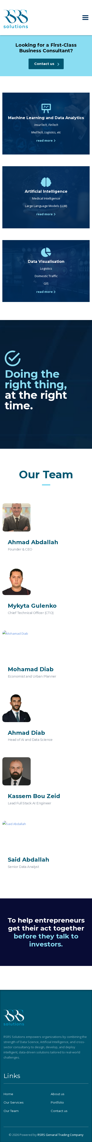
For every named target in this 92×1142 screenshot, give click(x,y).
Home (8, 1094)
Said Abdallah (28, 859)
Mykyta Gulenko (32, 605)
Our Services (13, 1102)
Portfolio (57, 1102)
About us (57, 1094)
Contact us (59, 1111)
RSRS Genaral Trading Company (61, 1135)
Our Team (11, 1111)
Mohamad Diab (31, 669)
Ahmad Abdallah (33, 542)
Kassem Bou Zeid (34, 796)
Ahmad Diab (26, 732)
